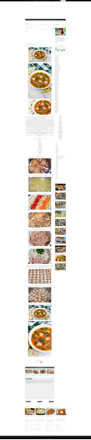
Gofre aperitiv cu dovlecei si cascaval (40, 426)
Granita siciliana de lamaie (36, 0)
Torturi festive (60, 133)
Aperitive (60, 116)
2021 (56, 166)
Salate (60, 120)
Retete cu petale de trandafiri (59, 158)
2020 (56, 167)
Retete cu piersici (56, 97)
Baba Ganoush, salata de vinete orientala (30, 429)
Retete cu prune (56, 100)
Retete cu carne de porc (57, 68)
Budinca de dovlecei (38, 428)
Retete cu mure (56, 90)
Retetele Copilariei (45, 19)
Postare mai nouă (28, 401)
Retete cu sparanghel (57, 107)
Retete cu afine (56, 56)
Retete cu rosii (56, 102)
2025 (56, 145)
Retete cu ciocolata (57, 72)
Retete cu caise (56, 63)
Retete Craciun (40, 19)
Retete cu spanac (56, 106)
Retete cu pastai (56, 94)
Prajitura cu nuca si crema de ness (59, 244)
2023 (56, 164)
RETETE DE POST (57, 235)
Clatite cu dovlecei (38, 424)
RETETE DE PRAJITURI (58, 226)
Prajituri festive (60, 132)
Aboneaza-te (53, 19)
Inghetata (60, 128)
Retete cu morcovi (57, 89)
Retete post (36, 19)
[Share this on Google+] (38, 362)
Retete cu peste (56, 96)
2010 (56, 178)
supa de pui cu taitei (30, 132)
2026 (56, 144)
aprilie (57, 159)
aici (42, 132)
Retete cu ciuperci (57, 74)
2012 (56, 176)
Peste (60, 119)
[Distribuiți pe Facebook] (44, 362)
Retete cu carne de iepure (57, 66)
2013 (56, 175)
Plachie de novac (59, 424)
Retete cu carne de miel (57, 67)
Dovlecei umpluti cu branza (39, 430)
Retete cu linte (56, 85)
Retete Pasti (49, 19)
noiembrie (57, 148)
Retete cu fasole (56, 79)
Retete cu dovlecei (57, 78)
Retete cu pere (56, 95)
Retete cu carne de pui (57, 69)
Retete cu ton (56, 108)
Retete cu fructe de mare (57, 80)
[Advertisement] (45, 13)
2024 (56, 146)
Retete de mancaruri (60, 117)
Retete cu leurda (56, 84)
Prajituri (60, 125)
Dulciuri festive (60, 134)
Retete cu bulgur (56, 61)
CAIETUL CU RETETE (45, 4)
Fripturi (60, 118)
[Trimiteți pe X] (36, 362)
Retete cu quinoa (56, 101)
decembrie (57, 147)
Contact (57, 19)
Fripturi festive (60, 136)
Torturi (60, 124)
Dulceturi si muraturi (60, 127)
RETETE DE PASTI (57, 270)
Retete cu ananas (57, 57)
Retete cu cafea (56, 62)
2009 (56, 179)
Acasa (26, 19)
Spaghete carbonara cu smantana (59, 217)
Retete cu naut (56, 91)
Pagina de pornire (40, 401)
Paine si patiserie (60, 126)
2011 (56, 177)
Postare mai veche (51, 401)
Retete (29, 19)
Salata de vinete (27, 431)
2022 (56, 165)
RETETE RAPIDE (57, 191)
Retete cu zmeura (57, 112)
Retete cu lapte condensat (57, 83)
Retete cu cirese (56, 73)
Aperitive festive (60, 135)
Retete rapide (32, 19)
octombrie (57, 149)
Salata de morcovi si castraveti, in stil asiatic (46, 0)
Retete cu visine (56, 111)
